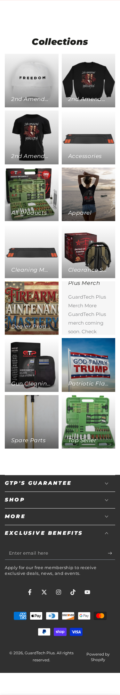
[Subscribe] (111, 553)
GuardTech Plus (40, 652)
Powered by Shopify (98, 657)
